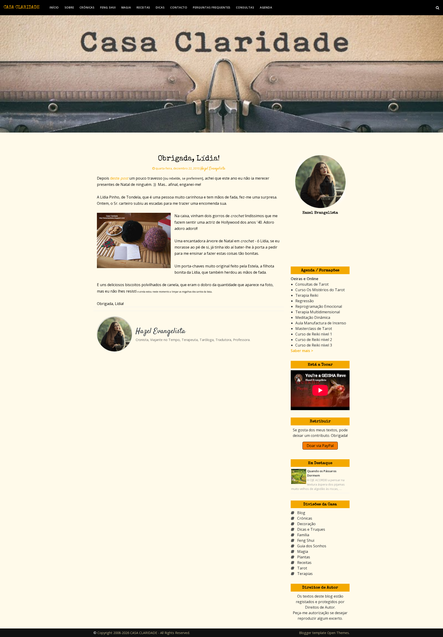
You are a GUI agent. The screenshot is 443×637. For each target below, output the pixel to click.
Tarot (302, 568)
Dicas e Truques (311, 529)
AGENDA (266, 7)
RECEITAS (143, 7)
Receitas (304, 562)
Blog (301, 512)
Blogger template (312, 633)
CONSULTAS (245, 7)
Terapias (305, 573)
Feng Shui (305, 540)
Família (303, 534)
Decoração (306, 523)
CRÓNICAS (87, 7)
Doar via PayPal (320, 445)
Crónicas (304, 518)
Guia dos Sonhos (311, 545)
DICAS (160, 7)
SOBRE (69, 7)
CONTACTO (178, 7)
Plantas (303, 557)
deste (119, 178)
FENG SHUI (108, 7)
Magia (302, 551)
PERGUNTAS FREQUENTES (211, 7)
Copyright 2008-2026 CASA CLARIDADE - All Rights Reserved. (143, 633)
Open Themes (338, 633)
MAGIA (126, 7)
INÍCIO (54, 7)
